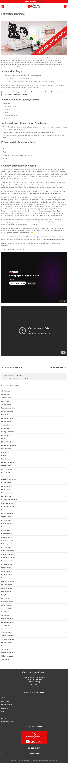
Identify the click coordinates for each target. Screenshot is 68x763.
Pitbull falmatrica (6, 588)
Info (2, 711)
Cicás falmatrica (6, 421)
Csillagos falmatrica (7, 432)
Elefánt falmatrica (6, 442)
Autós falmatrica (6, 404)
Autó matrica (5, 401)
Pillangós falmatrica (7, 581)
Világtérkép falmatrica (8, 652)
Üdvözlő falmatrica (7, 642)
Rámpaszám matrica (7, 721)
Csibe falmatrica (6, 428)
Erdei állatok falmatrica (8, 445)
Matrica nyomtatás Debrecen (13, 367)
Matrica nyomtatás (7, 544)
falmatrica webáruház (13, 95)
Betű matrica (5, 415)
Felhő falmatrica (6, 466)
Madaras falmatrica (7, 533)
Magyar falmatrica (6, 537)
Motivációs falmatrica (8, 550)
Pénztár (3, 718)
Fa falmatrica (5, 452)
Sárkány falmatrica (7, 608)
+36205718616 (40, 1)
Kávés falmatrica (6, 510)
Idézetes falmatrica (7, 503)
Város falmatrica (6, 649)
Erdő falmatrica (6, 449)
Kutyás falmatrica (6, 517)
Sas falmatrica (5, 612)
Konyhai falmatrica (7, 513)
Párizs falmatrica (6, 578)
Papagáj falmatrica (7, 574)
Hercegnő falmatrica (7, 493)
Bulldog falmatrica (7, 418)
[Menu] (3, 6)
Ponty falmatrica (6, 595)
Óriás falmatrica (6, 567)
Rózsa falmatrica (6, 605)
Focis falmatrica (6, 472)
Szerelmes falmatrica (8, 622)
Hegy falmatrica (6, 489)
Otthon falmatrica (6, 571)
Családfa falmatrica (7, 425)
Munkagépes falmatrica (8, 557)
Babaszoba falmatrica (8, 408)
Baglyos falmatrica (7, 411)
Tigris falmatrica (6, 632)
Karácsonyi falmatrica (8, 506)
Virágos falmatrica (7, 656)
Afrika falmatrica (6, 394)
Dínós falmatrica (6, 435)
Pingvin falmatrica (7, 584)
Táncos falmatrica (6, 625)
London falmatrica (7, 523)
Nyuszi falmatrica (6, 564)
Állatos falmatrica (6, 398)
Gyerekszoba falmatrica (8, 479)
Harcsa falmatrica (6, 486)
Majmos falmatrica (7, 540)
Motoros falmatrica (7, 554)
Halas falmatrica (6, 483)
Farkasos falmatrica (7, 462)
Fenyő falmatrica (6, 469)
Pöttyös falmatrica (6, 598)
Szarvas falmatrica (7, 618)
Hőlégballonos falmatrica (9, 500)
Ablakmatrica (5, 391)
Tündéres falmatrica (7, 639)
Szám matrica (5, 615)
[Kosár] (65, 6)
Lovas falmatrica (6, 527)
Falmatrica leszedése (57, 239)
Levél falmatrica (6, 520)
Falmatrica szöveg (7, 459)
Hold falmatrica (6, 496)
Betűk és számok (6, 704)
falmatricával (5, 60)
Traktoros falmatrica (7, 635)
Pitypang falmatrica (7, 591)
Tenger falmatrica (6, 629)
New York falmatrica (7, 561)
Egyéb (3, 438)
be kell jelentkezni (25, 379)
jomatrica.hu (34, 753)
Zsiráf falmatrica (6, 659)
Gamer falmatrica (6, 476)
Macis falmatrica (6, 530)
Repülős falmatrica (7, 601)
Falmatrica (4, 455)
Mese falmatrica (6, 547)
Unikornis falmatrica (7, 646)
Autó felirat (4, 715)
